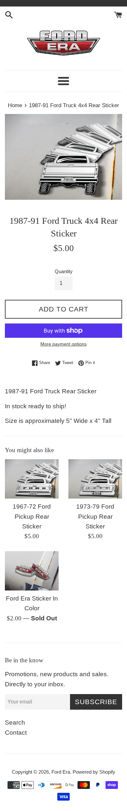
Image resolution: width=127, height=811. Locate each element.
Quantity (64, 271)
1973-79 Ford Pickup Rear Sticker (95, 516)
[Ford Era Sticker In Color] (32, 570)
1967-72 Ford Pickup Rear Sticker (32, 516)
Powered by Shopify (94, 772)
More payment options (63, 344)
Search (15, 722)
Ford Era (60, 772)
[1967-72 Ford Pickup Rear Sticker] (32, 479)
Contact (16, 732)
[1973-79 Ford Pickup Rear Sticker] (95, 479)
